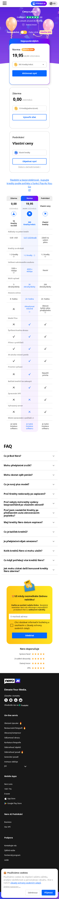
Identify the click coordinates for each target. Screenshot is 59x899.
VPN (29, 668)
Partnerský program (12, 855)
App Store (11, 798)
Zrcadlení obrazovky (22, 658)
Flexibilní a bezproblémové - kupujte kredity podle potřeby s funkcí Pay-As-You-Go (29, 183)
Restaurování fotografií (13, 728)
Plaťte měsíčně (13, 32)
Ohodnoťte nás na (11, 705)
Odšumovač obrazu (12, 737)
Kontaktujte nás (10, 845)
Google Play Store (14, 803)
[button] (29, 456)
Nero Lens (8, 784)
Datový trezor (25, 663)
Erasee (7, 794)
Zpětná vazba (9, 850)
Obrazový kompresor (12, 733)
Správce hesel (25, 654)
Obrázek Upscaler (11, 723)
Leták (6, 860)
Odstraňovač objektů (12, 747)
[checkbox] (12, 625)
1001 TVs (8, 789)
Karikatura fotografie (12, 742)
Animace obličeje (11, 762)
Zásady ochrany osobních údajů (25, 882)
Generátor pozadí (11, 757)
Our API (7, 827)
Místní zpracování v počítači (20, 418)
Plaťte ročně (33, 32)
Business (7, 822)
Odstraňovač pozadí (12, 752)
